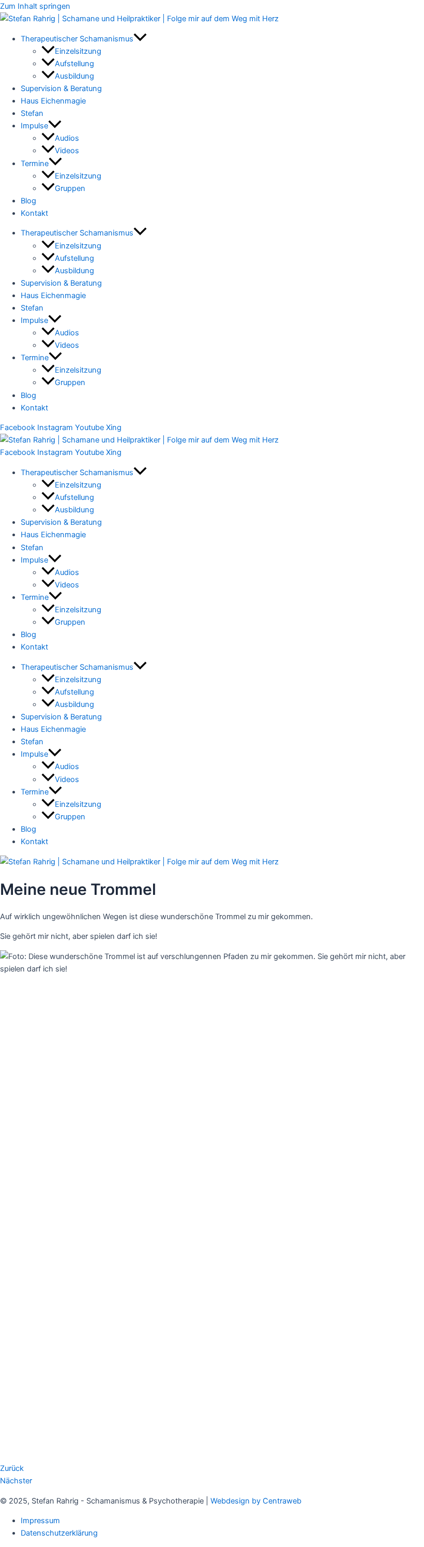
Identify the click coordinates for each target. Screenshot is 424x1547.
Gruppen (70, 188)
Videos (67, 150)
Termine (35, 163)
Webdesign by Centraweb (255, 1501)
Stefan (32, 113)
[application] (140, 38)
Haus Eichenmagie (53, 101)
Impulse (34, 125)
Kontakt (34, 213)
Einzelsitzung (78, 51)
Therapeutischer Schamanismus (77, 38)
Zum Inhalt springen (35, 6)
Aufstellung (74, 63)
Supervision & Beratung (61, 88)
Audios (67, 138)
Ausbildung (74, 76)
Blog (28, 200)
